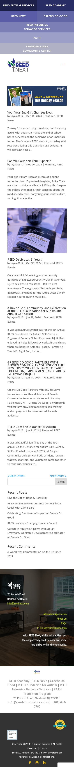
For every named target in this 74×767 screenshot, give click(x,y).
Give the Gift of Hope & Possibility (27, 498)
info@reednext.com (18, 603)
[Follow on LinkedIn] (44, 763)
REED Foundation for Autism (37, 685)
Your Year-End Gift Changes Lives (30, 112)
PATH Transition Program (42, 691)
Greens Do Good (55, 16)
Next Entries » (58, 476)
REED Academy (55, 5)
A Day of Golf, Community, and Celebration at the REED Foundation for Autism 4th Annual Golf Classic (36, 311)
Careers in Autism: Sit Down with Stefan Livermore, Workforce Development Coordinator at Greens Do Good (35, 533)
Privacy (43, 748)
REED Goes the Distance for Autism (31, 427)
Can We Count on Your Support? (29, 161)
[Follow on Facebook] (30, 763)
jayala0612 (17, 116)
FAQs (64, 623)
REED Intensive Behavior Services (39, 687)
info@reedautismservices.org (28, 702)
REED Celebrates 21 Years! (25, 259)
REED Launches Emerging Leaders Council (32, 523)
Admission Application (55, 614)
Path (37, 37)
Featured (50, 116)
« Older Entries (16, 476)
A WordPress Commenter (22, 552)
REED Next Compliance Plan (52, 628)
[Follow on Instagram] (37, 763)
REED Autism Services (18, 5)
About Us (62, 618)
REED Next (18, 16)
